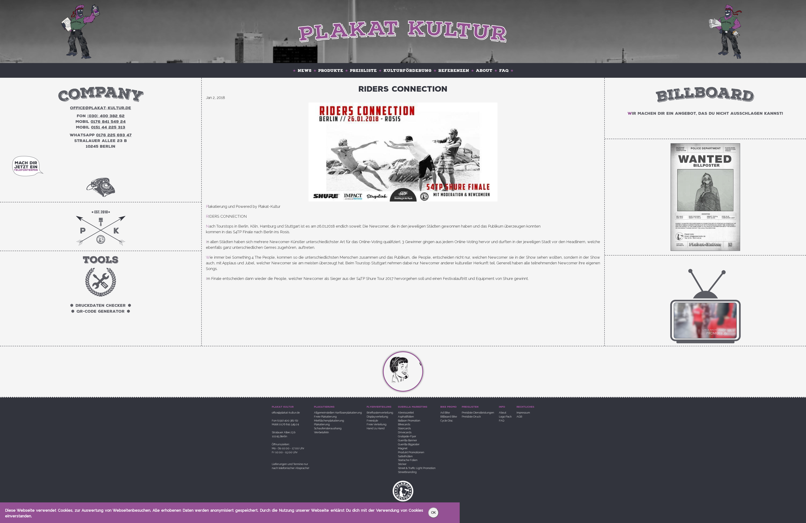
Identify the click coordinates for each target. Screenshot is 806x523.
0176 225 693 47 (114, 135)
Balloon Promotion (409, 420)
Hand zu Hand (376, 428)
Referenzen (453, 70)
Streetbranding (407, 472)
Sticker (402, 464)
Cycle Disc (446, 420)
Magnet (402, 448)
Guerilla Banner (407, 440)
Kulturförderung (407, 70)
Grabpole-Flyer (407, 436)
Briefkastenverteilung (380, 412)
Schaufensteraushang (328, 428)
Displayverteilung (377, 416)
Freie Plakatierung (325, 416)
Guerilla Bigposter (409, 444)
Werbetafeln (321, 432)
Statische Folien (407, 460)
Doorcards (404, 428)
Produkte (330, 70)
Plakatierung (322, 424)
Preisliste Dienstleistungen (478, 412)
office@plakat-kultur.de (286, 412)
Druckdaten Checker (101, 305)
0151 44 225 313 (108, 127)
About (484, 70)
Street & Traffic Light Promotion (417, 468)
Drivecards (404, 432)
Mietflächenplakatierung (329, 420)
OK (433, 512)
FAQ (504, 70)
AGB (519, 416)
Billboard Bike (448, 416)
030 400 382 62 (106, 116)
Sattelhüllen (405, 456)
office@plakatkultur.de (100, 108)
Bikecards (404, 424)
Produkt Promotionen (411, 452)
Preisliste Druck (471, 416)
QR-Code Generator (101, 311)
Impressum (523, 412)
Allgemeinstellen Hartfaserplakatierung (338, 412)
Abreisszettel (406, 412)
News (304, 70)
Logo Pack (505, 416)
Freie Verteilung (376, 424)
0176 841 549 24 (108, 121)
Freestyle (372, 420)
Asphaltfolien (406, 416)
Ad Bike (445, 412)
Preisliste (363, 70)
